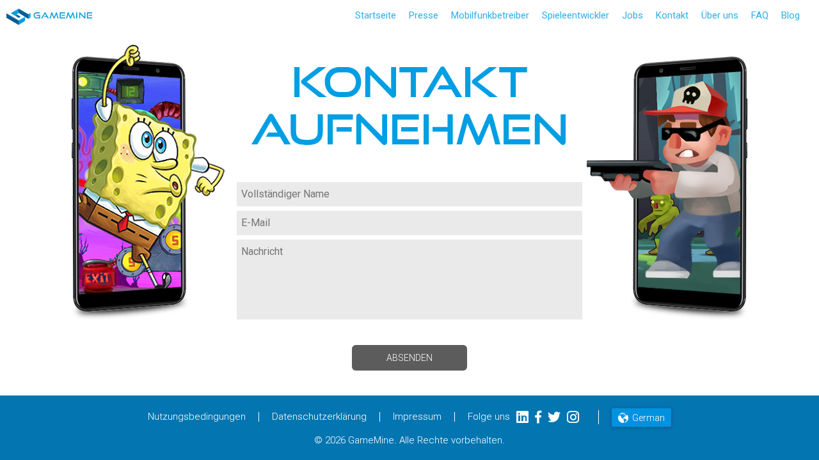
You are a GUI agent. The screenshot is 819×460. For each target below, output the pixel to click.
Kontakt (672, 15)
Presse (423, 15)
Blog (790, 15)
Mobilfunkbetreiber (490, 15)
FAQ (759, 15)
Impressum (417, 416)
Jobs (632, 15)
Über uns (719, 15)
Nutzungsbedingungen (197, 416)
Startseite (375, 15)
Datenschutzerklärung (319, 416)
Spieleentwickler (575, 15)
